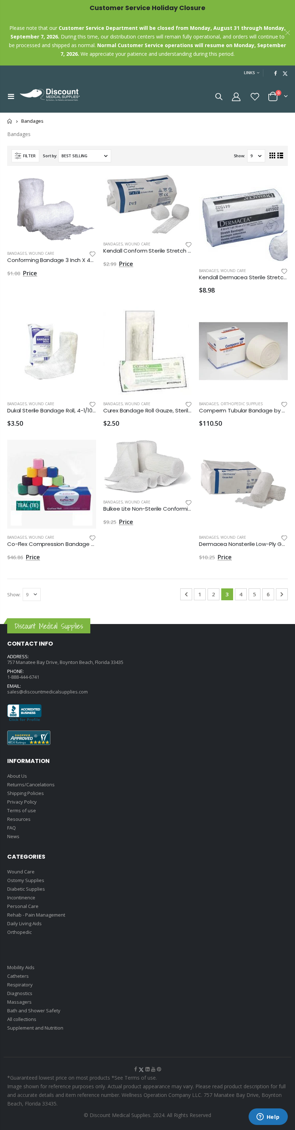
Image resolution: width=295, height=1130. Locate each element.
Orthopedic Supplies (242, 403)
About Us (17, 776)
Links (249, 72)
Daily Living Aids (24, 923)
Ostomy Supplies (25, 880)
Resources (19, 819)
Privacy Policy (22, 802)
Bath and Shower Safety (33, 1010)
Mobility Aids (21, 967)
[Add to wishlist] (92, 253)
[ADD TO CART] (84, 184)
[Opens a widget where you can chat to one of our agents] (268, 1117)
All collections (21, 1019)
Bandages (17, 253)
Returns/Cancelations (31, 784)
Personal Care (22, 906)
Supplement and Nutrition (35, 1028)
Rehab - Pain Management (36, 915)
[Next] (282, 594)
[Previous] (186, 594)
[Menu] (11, 96)
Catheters (18, 976)
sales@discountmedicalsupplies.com (47, 691)
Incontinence (21, 897)
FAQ (11, 827)
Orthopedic (19, 932)
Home (10, 121)
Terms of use (21, 810)
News (13, 836)
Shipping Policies (25, 793)
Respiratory (20, 984)
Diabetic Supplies (26, 889)
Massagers (19, 1002)
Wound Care (41, 253)
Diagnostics (19, 993)
